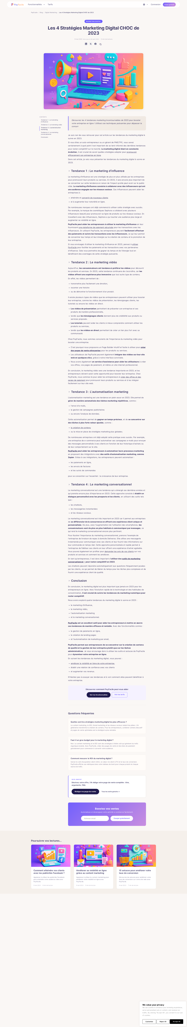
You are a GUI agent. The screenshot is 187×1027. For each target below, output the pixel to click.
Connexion (156, 4)
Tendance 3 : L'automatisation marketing (51, 128)
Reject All (163, 1021)
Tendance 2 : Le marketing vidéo (51, 125)
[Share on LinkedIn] (86, 44)
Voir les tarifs (119, 694)
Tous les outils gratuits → (111, 791)
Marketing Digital (93, 21)
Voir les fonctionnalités (99, 695)
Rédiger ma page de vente (85, 791)
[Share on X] (91, 44)
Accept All (176, 1021)
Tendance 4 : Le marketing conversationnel (49, 133)
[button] (18, 4)
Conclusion (44, 137)
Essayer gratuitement (122, 818)
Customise (149, 1021)
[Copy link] (100, 44)
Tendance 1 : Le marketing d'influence (49, 121)
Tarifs (50, 4)
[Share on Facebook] (95, 44)
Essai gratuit (169, 4)
